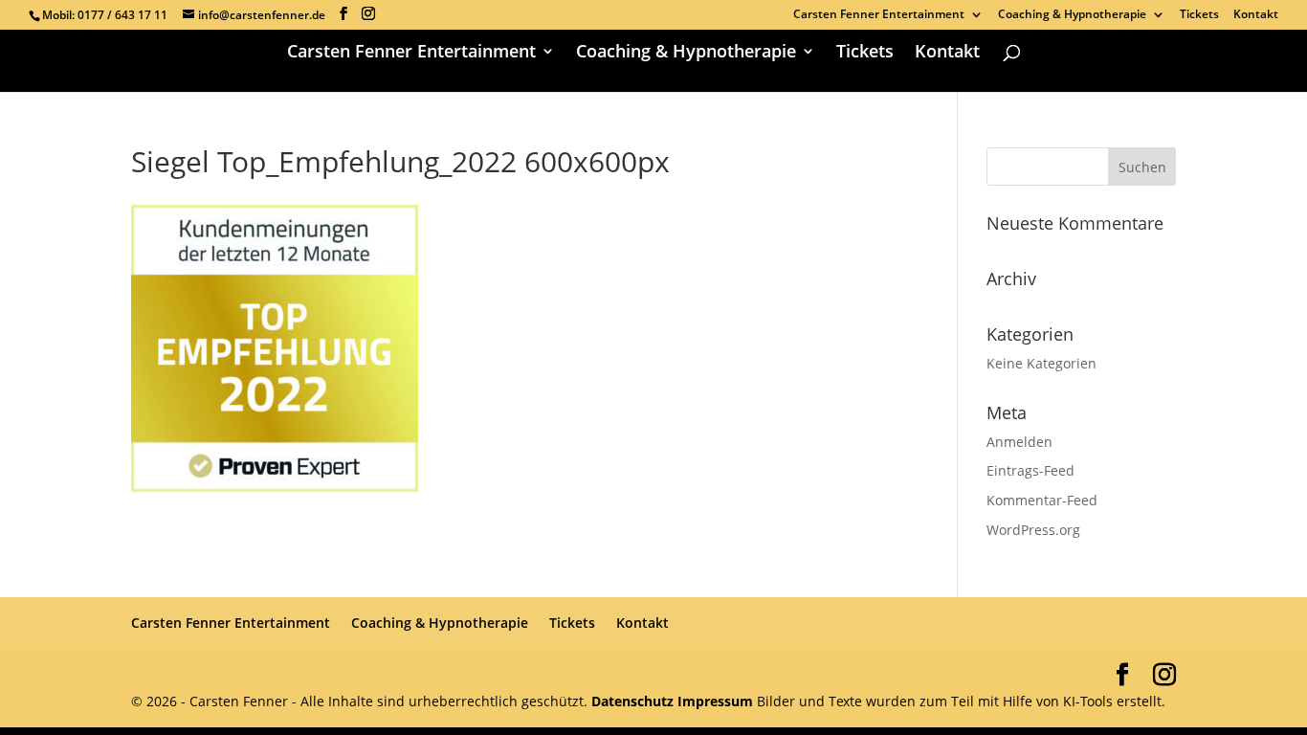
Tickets (1199, 15)
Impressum (715, 701)
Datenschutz (634, 701)
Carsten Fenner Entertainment (878, 15)
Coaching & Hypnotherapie (1072, 15)
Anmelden (1019, 442)
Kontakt (1255, 15)
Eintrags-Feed (1030, 470)
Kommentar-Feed (1041, 500)
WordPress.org (1033, 530)
